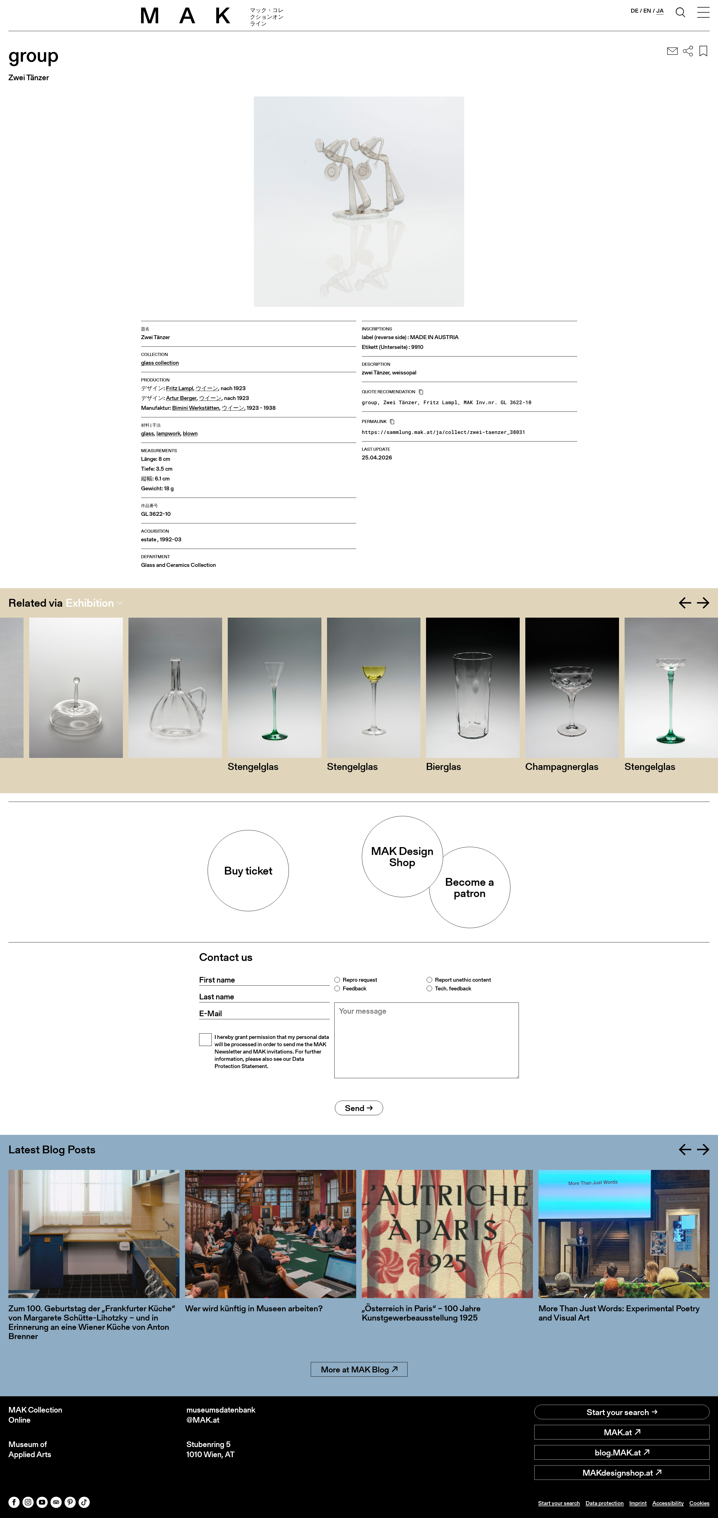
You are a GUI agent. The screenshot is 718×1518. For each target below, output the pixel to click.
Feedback (354, 988)
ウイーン (207, 388)
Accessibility (668, 1503)
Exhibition (90, 602)
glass (147, 433)
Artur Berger (181, 398)
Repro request (360, 980)
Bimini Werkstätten (195, 407)
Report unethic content (463, 980)
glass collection (160, 362)
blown (190, 433)
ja (660, 11)
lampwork (168, 433)
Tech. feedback (453, 988)
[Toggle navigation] (703, 13)
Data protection (605, 1503)
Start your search (618, 1412)
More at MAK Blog (355, 1369)
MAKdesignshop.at (618, 1472)
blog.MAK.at (618, 1452)
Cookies (699, 1503)
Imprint (638, 1503)
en (647, 10)
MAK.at (618, 1432)
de (634, 10)
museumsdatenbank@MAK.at (221, 1415)
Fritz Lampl (179, 388)
